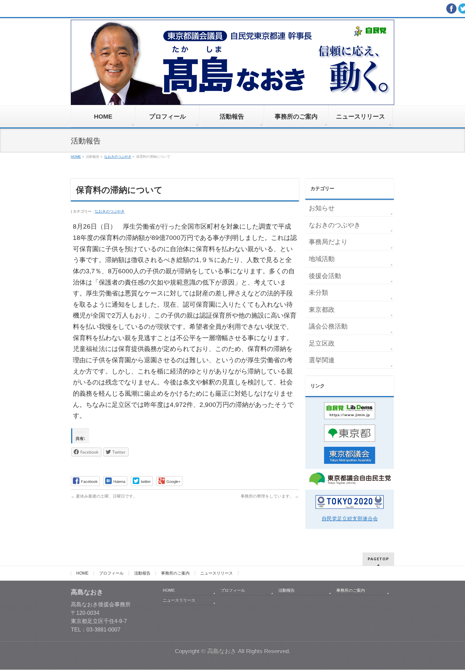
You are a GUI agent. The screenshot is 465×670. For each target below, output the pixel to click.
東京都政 (322, 309)
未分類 (318, 292)
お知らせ (322, 208)
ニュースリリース (216, 573)
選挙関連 (322, 360)
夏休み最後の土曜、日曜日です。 (104, 496)
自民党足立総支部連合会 (350, 518)
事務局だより (328, 241)
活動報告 (142, 573)
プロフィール (111, 573)
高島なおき (221, 651)
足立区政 (322, 343)
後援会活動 (325, 275)
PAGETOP (378, 559)
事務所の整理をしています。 (270, 496)
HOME (82, 573)
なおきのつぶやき (110, 211)
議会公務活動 (328, 326)
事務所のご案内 (175, 573)
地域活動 (322, 258)
